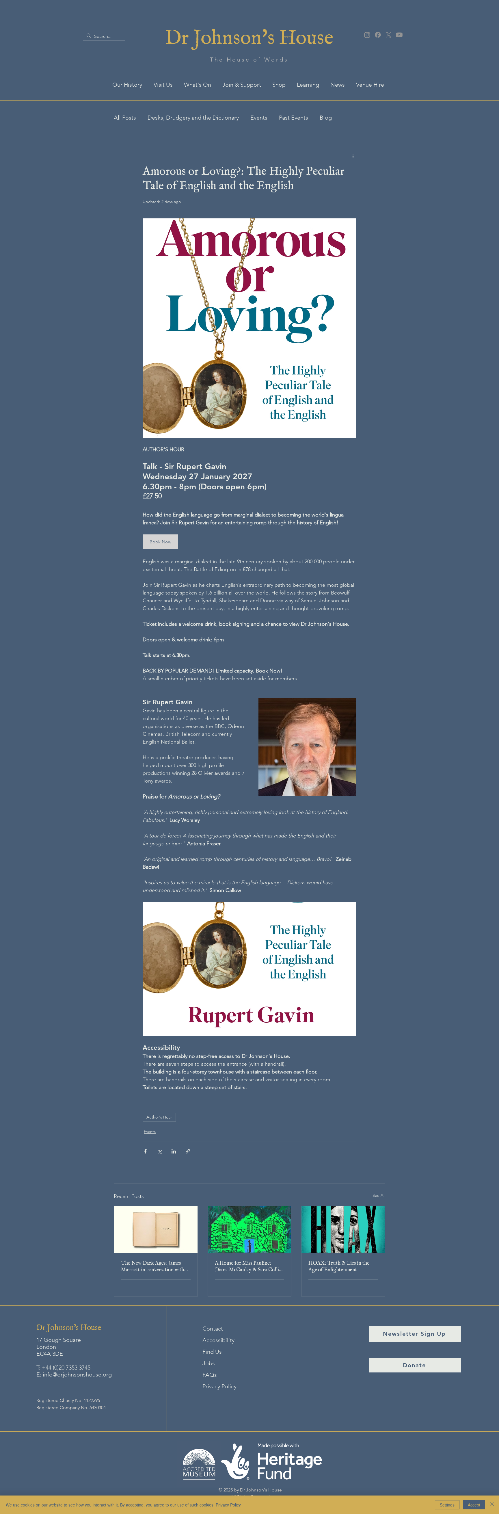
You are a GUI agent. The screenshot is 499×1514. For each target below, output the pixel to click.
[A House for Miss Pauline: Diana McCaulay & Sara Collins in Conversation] (249, 1229)
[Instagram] (367, 35)
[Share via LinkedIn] (173, 1151)
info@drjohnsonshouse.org (77, 1374)
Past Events (293, 117)
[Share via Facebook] (145, 1151)
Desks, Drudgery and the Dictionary (193, 117)
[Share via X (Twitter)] (159, 1151)
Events (258, 117)
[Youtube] (399, 35)
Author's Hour (159, 1117)
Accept (474, 1505)
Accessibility (218, 1340)
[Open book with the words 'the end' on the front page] (156, 1229)
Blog (326, 117)
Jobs (208, 1363)
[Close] (492, 1504)
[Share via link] (188, 1151)
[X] (388, 35)
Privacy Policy (219, 1386)
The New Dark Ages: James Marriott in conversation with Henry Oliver (152, 1266)
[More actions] (352, 156)
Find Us (212, 1351)
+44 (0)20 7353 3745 (66, 1367)
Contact (212, 1328)
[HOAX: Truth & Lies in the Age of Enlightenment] (343, 1229)
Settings (447, 1505)
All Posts (125, 117)
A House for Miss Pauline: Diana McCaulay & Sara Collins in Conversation (249, 1266)
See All (379, 1195)
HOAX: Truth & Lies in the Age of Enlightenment (338, 1266)
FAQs (209, 1374)
